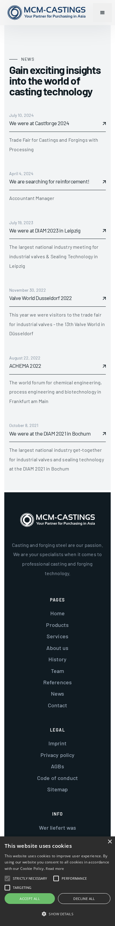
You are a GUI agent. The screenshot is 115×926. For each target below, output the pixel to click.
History (57, 659)
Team (57, 670)
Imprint (57, 743)
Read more (55, 868)
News (57, 693)
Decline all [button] (84, 898)
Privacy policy (57, 754)
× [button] (109, 842)
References (57, 682)
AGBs (57, 766)
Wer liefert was (57, 827)
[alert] (57, 881)
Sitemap (57, 789)
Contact (57, 705)
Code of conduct (57, 777)
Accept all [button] (30, 898)
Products (57, 624)
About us (57, 647)
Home (57, 613)
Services (57, 636)
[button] (102, 12)
